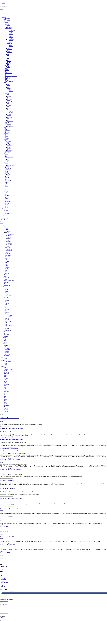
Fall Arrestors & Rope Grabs (11, 101)
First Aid (5, 162)
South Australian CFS (8, 141)
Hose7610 (1, 462)
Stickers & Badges (9, 150)
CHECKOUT (6, 10)
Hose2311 (1, 421)
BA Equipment (7, 24)
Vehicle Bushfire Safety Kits (9, 81)
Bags (4, 153)
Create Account (4, 4)
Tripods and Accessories (10, 121)
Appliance (6, 22)
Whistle (6, 178)
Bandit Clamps (11, 37)
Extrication (8, 85)
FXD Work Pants (7, 205)
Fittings (6, 72)
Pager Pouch (8, 147)
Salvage (8, 59)
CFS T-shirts (8, 144)
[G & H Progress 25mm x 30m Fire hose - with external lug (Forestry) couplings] (11, 426)
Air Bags (8, 83)
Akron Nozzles (11, 29)
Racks (8, 66)
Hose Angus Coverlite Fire (4, 518)
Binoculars (6, 171)
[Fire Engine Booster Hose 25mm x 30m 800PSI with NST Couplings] (9, 418)
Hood (6, 185)
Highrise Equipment (9, 52)
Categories (1, 223)
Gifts (6, 140)
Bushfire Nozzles (11, 32)
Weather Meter (7, 132)
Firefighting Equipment (8, 28)
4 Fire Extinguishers (9, 43)
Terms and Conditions (6, 213)
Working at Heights (7, 201)
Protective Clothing (7, 78)
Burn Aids (6, 163)
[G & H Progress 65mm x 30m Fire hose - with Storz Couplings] (9, 448)
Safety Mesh (7, 199)
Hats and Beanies (9, 146)
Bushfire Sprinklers (7, 69)
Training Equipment (8, 169)
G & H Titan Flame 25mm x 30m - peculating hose (7, 488)
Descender (8, 100)
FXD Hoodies (7, 203)
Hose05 (1, 529)
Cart (2, 574)
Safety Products (6, 191)
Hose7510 (1, 472)
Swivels (8, 119)
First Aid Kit (7, 166)
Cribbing (10, 90)
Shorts (8, 149)
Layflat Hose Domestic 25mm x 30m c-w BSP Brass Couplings (9, 536)
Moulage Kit (7, 167)
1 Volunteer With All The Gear (8, 20)
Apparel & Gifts (6, 139)
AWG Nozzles (11, 31)
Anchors (8, 94)
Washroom (8, 67)
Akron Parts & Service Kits (12, 30)
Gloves (8, 102)
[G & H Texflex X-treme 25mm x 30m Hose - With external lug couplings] (10, 459)
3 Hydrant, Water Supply (10, 39)
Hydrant (10, 41)
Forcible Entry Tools (9, 51)
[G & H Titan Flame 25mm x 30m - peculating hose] (7, 486)
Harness (8, 103)
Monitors (10, 57)
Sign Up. (6, 604)
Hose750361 (1, 510)
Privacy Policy (6, 209)
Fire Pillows (7, 195)
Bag (7, 95)
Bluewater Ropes (11, 111)
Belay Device (9, 96)
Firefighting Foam (11, 45)
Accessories (8, 25)
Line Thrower (9, 108)
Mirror (6, 176)
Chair (7, 98)
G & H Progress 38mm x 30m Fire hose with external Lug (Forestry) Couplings (11, 439)
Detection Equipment (8, 128)
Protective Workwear (8, 187)
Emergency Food (9, 49)
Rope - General (9, 115)
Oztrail (8, 175)
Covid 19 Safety (7, 179)
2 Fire (4, 21)
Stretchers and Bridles (10, 126)
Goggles (6, 184)
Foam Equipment (11, 46)
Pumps (8, 58)
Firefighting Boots (7, 182)
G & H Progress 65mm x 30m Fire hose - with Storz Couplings (9, 450)
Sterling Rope (10, 113)
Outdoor (5, 170)
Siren (7, 60)
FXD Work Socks (7, 207)
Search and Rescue (9, 125)
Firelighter (8, 50)
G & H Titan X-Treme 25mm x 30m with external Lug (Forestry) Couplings (11, 498)
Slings (8, 118)
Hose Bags (6, 154)
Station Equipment (7, 65)
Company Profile (6, 211)
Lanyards (8, 107)
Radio (6, 79)
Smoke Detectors (7, 80)
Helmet (8, 104)
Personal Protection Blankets (9, 77)
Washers (8, 64)
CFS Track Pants (9, 145)
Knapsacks (8, 53)
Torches (6, 137)
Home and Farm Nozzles (8, 73)
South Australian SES (8, 151)
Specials (5, 19)
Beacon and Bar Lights (8, 134)
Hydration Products (7, 173)
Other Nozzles (10, 33)
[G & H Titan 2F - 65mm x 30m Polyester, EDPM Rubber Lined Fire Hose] (10, 469)
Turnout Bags (7, 155)
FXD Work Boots (7, 204)
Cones (8, 84)
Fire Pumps (6, 71)
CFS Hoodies (9, 143)
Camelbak (8, 174)
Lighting (8, 87)
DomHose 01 (1, 538)
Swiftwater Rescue (7, 122)
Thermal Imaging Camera (10, 62)
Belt (7, 97)
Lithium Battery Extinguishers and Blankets (11, 76)
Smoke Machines (9, 27)
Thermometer (9, 63)
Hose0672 (1, 451)
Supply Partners (6, 210)
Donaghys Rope (11, 112)
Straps (8, 92)
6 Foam (8, 44)
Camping (6, 172)
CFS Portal (5, 156)
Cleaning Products (9, 26)
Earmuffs (6, 181)
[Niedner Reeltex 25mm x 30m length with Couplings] (7, 544)
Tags (6, 200)
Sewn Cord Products (9, 117)
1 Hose (10, 36)
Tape (7, 120)
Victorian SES (7, 152)
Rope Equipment (7, 93)
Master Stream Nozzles (12, 56)
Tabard (6, 189)
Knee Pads (6, 186)
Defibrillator (8, 164)
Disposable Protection (8, 180)
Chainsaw (8, 48)
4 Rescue (5, 82)
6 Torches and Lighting (7, 133)
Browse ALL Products (7, 18)
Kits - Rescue (9, 105)
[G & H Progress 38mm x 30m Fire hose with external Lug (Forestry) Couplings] (11, 437)
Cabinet (6, 192)
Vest (5, 190)
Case (6, 193)
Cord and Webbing (9, 99)
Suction (10, 42)
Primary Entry (9, 88)
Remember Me (3, 616)
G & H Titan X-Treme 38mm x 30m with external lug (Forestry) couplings (10, 508)
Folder (6, 129)
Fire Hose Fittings (11, 38)
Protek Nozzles (11, 34)
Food (7, 159)
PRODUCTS (4, 17)
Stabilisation (8, 89)
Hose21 (1, 547)
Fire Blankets (7, 70)
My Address (3, 586)
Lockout (6, 198)
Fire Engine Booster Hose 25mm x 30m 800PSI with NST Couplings (10, 419)
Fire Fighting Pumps (6, 161)
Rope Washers (9, 116)
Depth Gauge (9, 124)
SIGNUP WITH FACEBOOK (4, 609)
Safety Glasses (7, 188)
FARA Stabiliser (11, 91)
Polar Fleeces (9, 148)
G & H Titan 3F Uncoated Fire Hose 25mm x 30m (7, 480)
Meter (8, 55)
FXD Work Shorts (7, 206)
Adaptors (8, 47)
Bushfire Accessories (8, 68)
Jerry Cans (6, 197)
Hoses (8, 160)
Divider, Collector (11, 40)
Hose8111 (1, 555)
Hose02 (1, 520)
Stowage (8, 23)
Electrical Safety (7, 194)
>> (2, 561)
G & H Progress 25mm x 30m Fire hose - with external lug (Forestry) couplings (11, 428)
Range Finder (7, 177)
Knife (8, 86)
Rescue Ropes (9, 110)
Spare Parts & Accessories (10, 165)
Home (3, 573)
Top (0, 620)
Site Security (5, 212)
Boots (8, 142)
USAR (6, 123)
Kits (5, 74)
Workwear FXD (6, 202)
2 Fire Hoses (8, 35)
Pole (7, 109)
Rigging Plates (9, 114)
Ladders (8, 54)
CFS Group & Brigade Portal (9, 157)
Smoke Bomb (9, 61)
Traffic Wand (7, 138)
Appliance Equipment (10, 158)
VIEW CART (2, 10)
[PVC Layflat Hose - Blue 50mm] (5, 552)
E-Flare (6, 135)
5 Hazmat (5, 127)
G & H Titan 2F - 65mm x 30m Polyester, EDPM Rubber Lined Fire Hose (10, 471)
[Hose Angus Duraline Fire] (4, 526)
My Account (3, 585)
